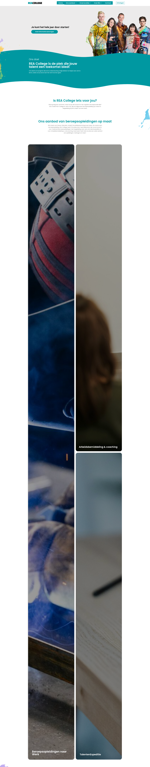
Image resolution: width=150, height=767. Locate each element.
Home (60, 3)
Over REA (97, 3)
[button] (71, 3)
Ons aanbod (70, 3)
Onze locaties (84, 3)
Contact (108, 3)
